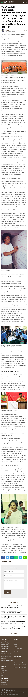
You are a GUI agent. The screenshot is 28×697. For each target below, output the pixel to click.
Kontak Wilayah (5, 646)
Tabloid (3, 673)
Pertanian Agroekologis (7, 660)
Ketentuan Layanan (15, 692)
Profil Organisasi (5, 641)
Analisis (16, 643)
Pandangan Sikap (18, 648)
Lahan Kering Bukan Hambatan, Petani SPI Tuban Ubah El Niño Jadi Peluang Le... (12, 611)
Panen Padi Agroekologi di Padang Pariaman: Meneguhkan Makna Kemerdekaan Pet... (13, 622)
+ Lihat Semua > (14, 633)
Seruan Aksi (17, 650)
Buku (2, 668)
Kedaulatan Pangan (6, 656)
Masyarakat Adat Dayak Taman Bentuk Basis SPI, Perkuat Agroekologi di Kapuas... (13, 627)
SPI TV (2, 675)
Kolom (15, 646)
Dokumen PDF (4, 680)
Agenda (16, 641)
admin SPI (7, 30)
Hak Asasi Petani (5, 655)
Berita (15, 644)
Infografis (3, 672)
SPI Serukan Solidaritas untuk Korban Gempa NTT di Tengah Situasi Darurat (13, 617)
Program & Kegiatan (6, 643)
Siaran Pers (16, 651)
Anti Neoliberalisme (6, 653)
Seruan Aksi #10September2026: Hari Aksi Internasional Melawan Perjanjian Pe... (12, 606)
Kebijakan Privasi (5, 692)
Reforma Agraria (5, 662)
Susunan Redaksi (5, 648)
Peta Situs (23, 692)
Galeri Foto (4, 670)
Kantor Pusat (4, 644)
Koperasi (3, 658)
